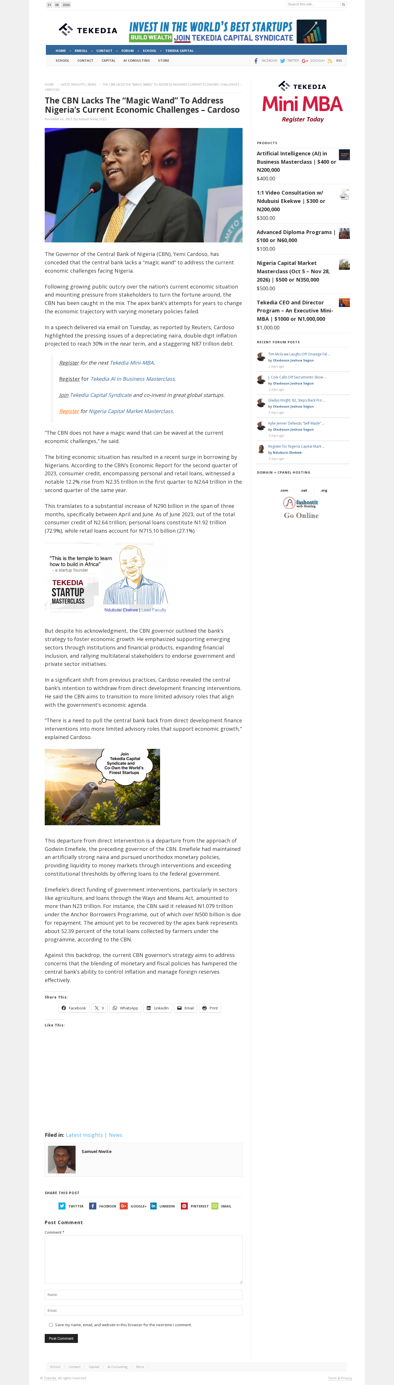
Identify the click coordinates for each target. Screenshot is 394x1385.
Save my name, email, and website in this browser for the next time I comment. (123, 1324)
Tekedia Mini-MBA (131, 362)
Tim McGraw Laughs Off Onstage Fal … (299, 354)
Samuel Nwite (88, 118)
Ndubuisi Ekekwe (287, 452)
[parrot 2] (102, 829)
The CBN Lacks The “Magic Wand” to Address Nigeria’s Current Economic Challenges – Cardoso (142, 105)
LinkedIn (167, 1206)
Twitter (76, 1206)
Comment (54, 1232)
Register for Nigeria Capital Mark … (296, 446)
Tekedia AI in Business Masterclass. (133, 378)
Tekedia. (50, 1378)
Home (49, 84)
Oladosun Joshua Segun (293, 360)
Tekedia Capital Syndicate (100, 394)
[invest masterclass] (110, 619)
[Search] (343, 4)
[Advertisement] (144, 1087)
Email (226, 1206)
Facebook (107, 1206)
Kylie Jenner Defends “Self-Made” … (296, 423)
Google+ (139, 1206)
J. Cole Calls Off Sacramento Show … (297, 377)
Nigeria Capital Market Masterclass (131, 411)
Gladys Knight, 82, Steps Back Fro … (296, 400)
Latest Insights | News (78, 84)
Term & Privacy (340, 1378)
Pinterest (200, 1206)
